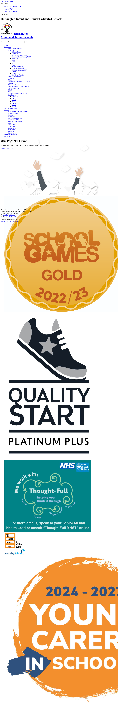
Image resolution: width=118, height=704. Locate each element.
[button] (28, 41)
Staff (9, 91)
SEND (10, 90)
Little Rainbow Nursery (11, 108)
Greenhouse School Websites (9, 221)
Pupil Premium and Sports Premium (18, 86)
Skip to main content (7, 1)
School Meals (12, 128)
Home (6, 45)
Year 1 (14, 98)
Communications (13, 113)
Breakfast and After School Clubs (18, 111)
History (14, 60)
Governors (11, 78)
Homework (11, 116)
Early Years (15, 96)
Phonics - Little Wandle (15, 121)
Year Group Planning (18, 75)
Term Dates (11, 129)
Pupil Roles (11, 125)
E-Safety (10, 115)
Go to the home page (7, 148)
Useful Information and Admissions (18, 93)
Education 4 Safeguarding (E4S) (21, 57)
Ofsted (10, 80)
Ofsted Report (8, 8)
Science (14, 71)
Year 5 (14, 105)
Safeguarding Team (13, 88)
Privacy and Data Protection (16, 85)
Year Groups (11, 95)
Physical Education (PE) (19, 68)
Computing (15, 53)
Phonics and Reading (18, 66)
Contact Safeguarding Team (12, 6)
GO (26, 42)
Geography (15, 58)
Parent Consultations (14, 120)
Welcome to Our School (15, 48)
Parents (6, 110)
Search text (4, 42)
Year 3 (14, 101)
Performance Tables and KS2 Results (19, 81)
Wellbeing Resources (10, 11)
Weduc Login (8, 9)
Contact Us (7, 136)
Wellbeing (11, 131)
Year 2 (14, 100)
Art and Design (16, 52)
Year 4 (14, 103)
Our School (7, 47)
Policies (10, 83)
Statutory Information (10, 134)
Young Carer (12, 133)
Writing (14, 73)
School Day (11, 126)
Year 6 (14, 106)
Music (13, 65)
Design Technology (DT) (19, 55)
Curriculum (11, 50)
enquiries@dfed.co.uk (9, 215)
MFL (13, 63)
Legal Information (11, 216)
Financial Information (14, 76)
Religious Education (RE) (19, 70)
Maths (13, 62)
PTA (9, 123)
